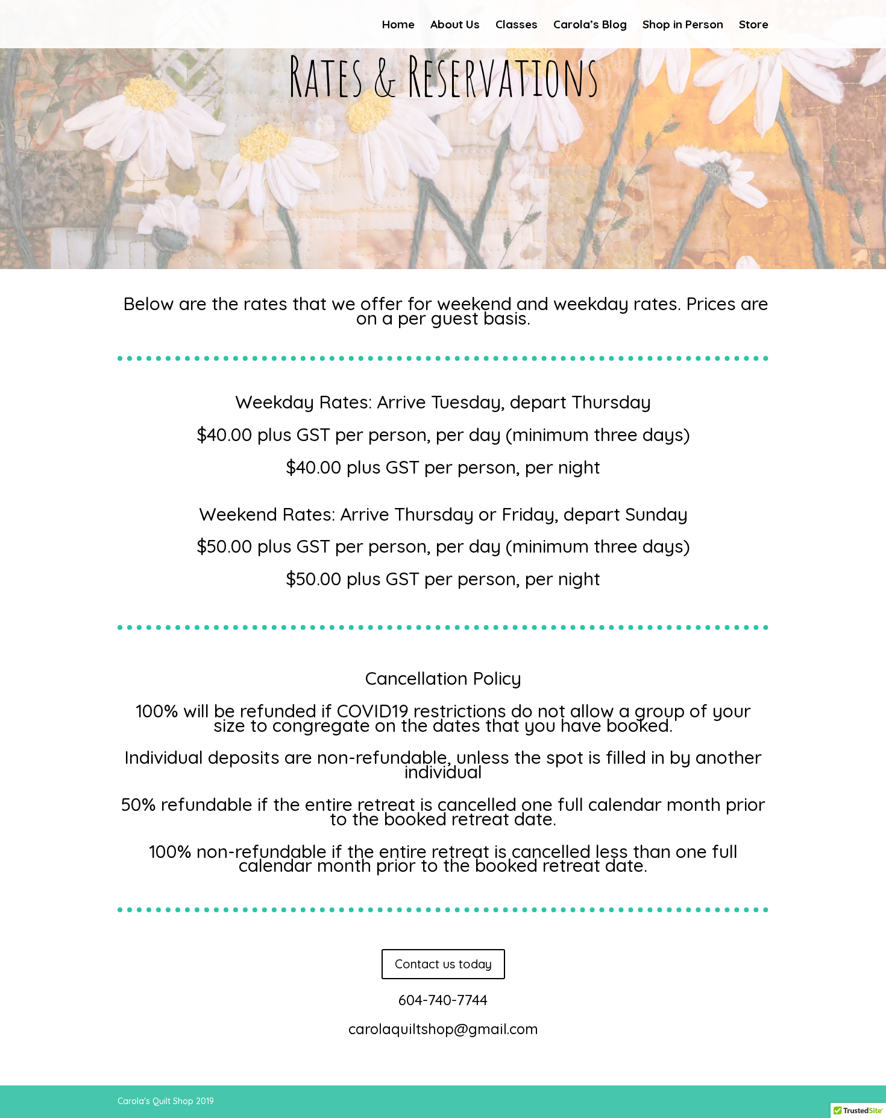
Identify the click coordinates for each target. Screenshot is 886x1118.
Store (753, 25)
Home (398, 25)
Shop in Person (683, 25)
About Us (455, 25)
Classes (516, 25)
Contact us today (443, 963)
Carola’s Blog (590, 25)
